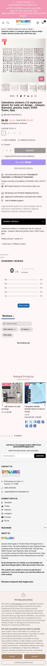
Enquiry (7, 144)
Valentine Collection (31, 209)
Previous (3, 60)
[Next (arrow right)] (3, 257)
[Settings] (37, 23)
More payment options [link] (23, 168)
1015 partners (16, 604)
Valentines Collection (9, 211)
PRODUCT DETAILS (11, 221)
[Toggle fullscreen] (5, 254)
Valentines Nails (25, 211)
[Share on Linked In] (28, 96)
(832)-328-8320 (10, 488)
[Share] (3, 254)
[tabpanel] (23, 346)
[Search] (7, 23)
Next (44, 60)
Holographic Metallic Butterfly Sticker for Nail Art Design (35, 409)
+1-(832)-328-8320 (23, 2)
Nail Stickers (17, 209)
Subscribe (40, 456)
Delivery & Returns (27, 140)
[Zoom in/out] (7, 254)
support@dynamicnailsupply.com (16, 492)
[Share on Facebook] (17, 96)
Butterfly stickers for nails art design (20, 29)
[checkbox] (7, 335)
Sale (4, 40)
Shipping (4, 123)
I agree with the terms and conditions (19, 156)
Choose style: (8, 128)
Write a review (23, 305)
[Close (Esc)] (1, 254)
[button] (23, 279)
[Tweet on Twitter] (21, 96)
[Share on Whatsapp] (32, 96)
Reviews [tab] (8, 315)
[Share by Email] (36, 96)
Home (3, 29)
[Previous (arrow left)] (1, 257)
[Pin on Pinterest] (25, 96)
